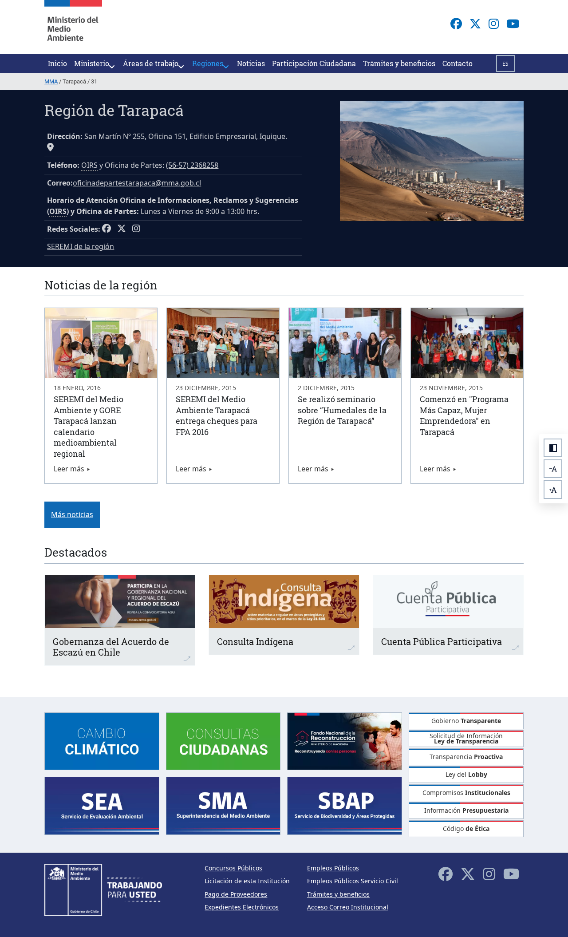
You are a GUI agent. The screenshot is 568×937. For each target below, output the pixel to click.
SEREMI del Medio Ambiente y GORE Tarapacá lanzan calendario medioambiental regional (88, 426)
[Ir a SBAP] (344, 805)
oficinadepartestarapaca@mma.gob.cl (137, 183)
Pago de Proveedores (236, 894)
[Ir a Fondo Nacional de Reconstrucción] (344, 740)
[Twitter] (475, 24)
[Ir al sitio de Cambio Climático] (101, 740)
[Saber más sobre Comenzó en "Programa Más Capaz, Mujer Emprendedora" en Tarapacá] (467, 343)
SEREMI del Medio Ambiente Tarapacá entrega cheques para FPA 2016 (216, 415)
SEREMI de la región (80, 246)
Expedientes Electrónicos (242, 907)
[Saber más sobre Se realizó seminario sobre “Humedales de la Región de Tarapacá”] (345, 343)
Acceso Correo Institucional (347, 907)
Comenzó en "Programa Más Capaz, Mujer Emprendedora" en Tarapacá (464, 415)
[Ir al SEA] (101, 805)
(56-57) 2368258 (192, 165)
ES (505, 63)
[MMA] (73, 27)
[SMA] (223, 805)
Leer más (70, 469)
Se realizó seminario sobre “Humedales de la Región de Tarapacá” (342, 410)
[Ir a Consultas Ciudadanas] (223, 740)
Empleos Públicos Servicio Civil (352, 881)
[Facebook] (456, 24)
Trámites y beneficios (338, 894)
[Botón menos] (553, 468)
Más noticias (72, 514)
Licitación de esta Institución (247, 881)
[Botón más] (553, 489)
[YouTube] (512, 24)
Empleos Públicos (333, 868)
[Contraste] (553, 448)
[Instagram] (494, 24)
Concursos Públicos (233, 868)
